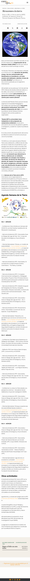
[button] (8, 28)
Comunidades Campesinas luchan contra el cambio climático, (12, 461)
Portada (4, 8)
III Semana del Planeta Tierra (9, 498)
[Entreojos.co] (7, 2)
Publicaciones (10, 8)
